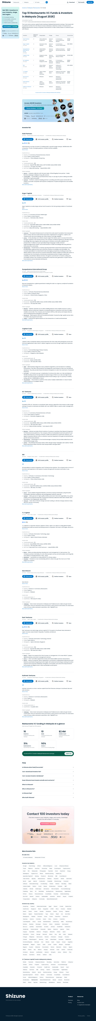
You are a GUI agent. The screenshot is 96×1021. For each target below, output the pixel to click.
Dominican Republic (27, 942)
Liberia (24, 911)
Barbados (59, 947)
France (32, 934)
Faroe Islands (45, 947)
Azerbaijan (67, 944)
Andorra (32, 919)
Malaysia (30, 8)
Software (25, 883)
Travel (24, 868)
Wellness (49, 878)
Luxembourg (56, 921)
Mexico (24, 914)
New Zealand (65, 924)
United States (53, 939)
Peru (70, 952)
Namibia (25, 924)
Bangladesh (26, 944)
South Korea (26, 909)
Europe (63, 942)
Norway (61, 911)
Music (31, 891)
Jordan (49, 944)
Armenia (55, 919)
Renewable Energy (34, 883)
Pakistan (33, 916)
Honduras (25, 952)
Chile (50, 954)
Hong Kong (25, 906)
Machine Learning (49, 873)
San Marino (32, 954)
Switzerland (67, 926)
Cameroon (65, 916)
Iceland (63, 949)
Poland (51, 916)
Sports (24, 881)
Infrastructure (52, 886)
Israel (58, 949)
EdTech (39, 866)
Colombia (38, 919)
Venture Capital (26, 886)
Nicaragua (38, 924)
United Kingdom (33, 939)
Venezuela (42, 929)
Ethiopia (61, 944)
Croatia (61, 906)
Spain (53, 942)
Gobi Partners (26, 39)
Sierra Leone (39, 937)
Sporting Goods (49, 891)
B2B (56, 876)
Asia (42, 942)
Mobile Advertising (65, 894)
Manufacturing (59, 891)
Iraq (56, 934)
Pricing (70, 1002)
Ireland (58, 931)
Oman (45, 916)
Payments (50, 871)
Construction (42, 881)
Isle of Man (67, 914)
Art (35, 891)
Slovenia (25, 954)
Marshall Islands (47, 921)
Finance (30, 894)
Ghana (50, 934)
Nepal (57, 914)
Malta (62, 921)
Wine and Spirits (55, 888)
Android (37, 896)
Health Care (58, 873)
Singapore (33, 909)
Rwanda (47, 937)
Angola (58, 942)
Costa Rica (62, 919)
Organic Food (34, 873)
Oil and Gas (44, 868)
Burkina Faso (68, 906)
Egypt (50, 906)
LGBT (66, 886)
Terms (88, 1016)
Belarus (39, 949)
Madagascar (26, 916)
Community (41, 899)
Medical (57, 883)
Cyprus (38, 944)
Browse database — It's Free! (34, 108)
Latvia (64, 934)
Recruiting (64, 883)
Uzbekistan (57, 924)
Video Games (26, 878)
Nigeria (30, 914)
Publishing (25, 891)
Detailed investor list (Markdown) (49, 21)
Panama (45, 924)
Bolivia (64, 947)
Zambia (55, 911)
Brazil (39, 909)
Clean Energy (32, 866)
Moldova (39, 931)
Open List (68, 753)
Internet (31, 896)
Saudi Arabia (39, 926)
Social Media (48, 894)
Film (29, 871)
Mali (60, 934)
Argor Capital (26, 44)
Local (56, 866)
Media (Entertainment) (52, 899)
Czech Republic (26, 921)
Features (70, 1000)
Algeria (70, 947)
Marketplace (26, 873)
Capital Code (26, 55)
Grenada (52, 949)
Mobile (62, 878)
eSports (35, 881)
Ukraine (38, 954)
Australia (32, 926)
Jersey (59, 952)
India (47, 939)
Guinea (52, 914)
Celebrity (25, 888)
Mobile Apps (38, 888)
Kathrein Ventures (27, 86)
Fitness (41, 873)
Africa (57, 909)
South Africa (26, 934)
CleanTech (62, 871)
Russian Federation (38, 914)
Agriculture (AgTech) (28, 876)
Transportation (26, 899)
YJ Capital (25, 71)
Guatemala (25, 929)
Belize (24, 949)
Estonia (52, 947)
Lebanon (47, 952)
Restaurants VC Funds (40, 857)
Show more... (25, 149)
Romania (40, 916)
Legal (29, 881)
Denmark (45, 934)
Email (56, 871)
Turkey (67, 929)
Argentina (70, 942)
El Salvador (53, 937)
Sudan (44, 919)
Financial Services (39, 894)
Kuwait (39, 921)
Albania (47, 942)
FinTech (24, 894)
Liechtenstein (39, 952)
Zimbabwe (48, 911)
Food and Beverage (65, 888)
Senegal (60, 937)
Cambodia (69, 949)
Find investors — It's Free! (10, 26)
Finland (29, 949)
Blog (78, 1000)
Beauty (45, 886)
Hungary (46, 949)
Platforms (30, 868)
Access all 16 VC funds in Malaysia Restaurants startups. (48, 92)
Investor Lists (80, 1002)
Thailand (32, 906)
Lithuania (32, 952)
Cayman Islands (34, 929)
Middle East (68, 939)
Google (24, 866)
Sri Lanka (46, 926)
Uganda (62, 929)
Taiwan (30, 911)
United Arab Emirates (41, 906)
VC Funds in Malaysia (28, 857)
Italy (35, 949)
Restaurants (37, 8)
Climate (31, 888)
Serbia (50, 924)
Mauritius (31, 924)
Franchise (56, 894)
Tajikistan (67, 911)
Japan (64, 931)
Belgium (33, 944)
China (49, 919)
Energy (69, 871)
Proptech (71, 896)
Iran (62, 914)
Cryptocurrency (66, 868)
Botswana (52, 931)
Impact (64, 896)
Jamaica (53, 926)
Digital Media (68, 891)
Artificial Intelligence (47, 866)
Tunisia (35, 911)
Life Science (46, 888)
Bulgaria (25, 947)
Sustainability (45, 896)
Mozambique (69, 921)
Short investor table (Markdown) (35, 21)
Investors (24, 8)
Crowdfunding (44, 883)
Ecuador (31, 947)
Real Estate (41, 891)
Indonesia (61, 939)
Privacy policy (81, 1016)
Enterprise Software (63, 866)
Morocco (25, 926)
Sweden (42, 911)
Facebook (43, 876)
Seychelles (31, 931)
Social (40, 886)
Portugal (25, 937)
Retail (50, 868)
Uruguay (25, 931)
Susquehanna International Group (26, 50)
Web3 (70, 883)
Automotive (69, 878)
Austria (55, 944)
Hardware (52, 896)
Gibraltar (69, 909)
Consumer (66, 881)
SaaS (24, 871)
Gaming (37, 876)
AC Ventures (26, 60)
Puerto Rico (57, 916)
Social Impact (57, 868)
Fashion (34, 886)
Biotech (59, 896)
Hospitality (49, 881)
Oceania (63, 909)
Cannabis (60, 886)
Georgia (38, 934)
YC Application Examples (83, 1005)
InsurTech (37, 868)
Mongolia (53, 952)
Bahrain (65, 952)
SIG (24, 65)
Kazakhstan (59, 926)
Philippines (31, 937)
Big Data (34, 878)
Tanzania (67, 937)
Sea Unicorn (26, 76)
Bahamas (37, 947)
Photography (43, 871)
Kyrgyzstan (45, 909)
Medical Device (41, 878)
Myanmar (55, 929)
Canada (25, 939)
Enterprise (34, 899)
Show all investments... (27, 184)
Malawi (49, 929)
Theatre (51, 883)
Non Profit (25, 896)
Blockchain (50, 876)
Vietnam (45, 954)
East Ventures (26, 81)
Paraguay (45, 931)
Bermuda (37, 942)
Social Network (63, 876)
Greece (55, 906)
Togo (46, 914)
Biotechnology (58, 881)
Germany (41, 939)
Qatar (44, 944)
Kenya (34, 921)
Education (56, 878)
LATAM (52, 909)
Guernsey (25, 919)
